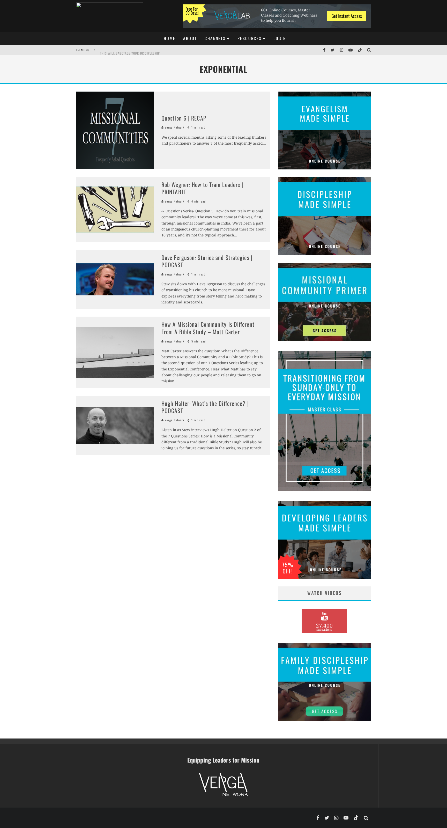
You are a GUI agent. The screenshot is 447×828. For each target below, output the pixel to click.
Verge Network (174, 127)
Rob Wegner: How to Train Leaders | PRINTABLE (202, 188)
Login (279, 38)
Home (170, 38)
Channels (215, 38)
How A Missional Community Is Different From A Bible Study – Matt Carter (208, 328)
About (190, 38)
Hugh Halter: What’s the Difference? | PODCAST (205, 407)
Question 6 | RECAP (183, 118)
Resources (249, 38)
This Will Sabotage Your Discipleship (130, 50)
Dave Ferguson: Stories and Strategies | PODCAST (206, 261)
